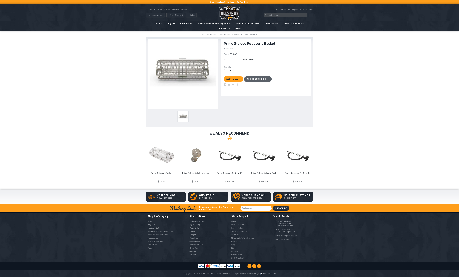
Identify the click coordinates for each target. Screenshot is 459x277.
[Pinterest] (237, 84)
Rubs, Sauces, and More (248, 23)
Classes (184, 9)
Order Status (236, 255)
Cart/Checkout (237, 258)
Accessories (272, 23)
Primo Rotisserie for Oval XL (297, 173)
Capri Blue (193, 238)
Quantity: (227, 67)
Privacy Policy (237, 228)
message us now (156, 15)
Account (235, 251)
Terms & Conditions (239, 231)
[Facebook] (225, 84)
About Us (158, 9)
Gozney (192, 251)
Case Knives (194, 241)
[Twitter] (233, 84)
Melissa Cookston (197, 221)
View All (192, 255)
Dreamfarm (194, 248)
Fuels (237, 28)
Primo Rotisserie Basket (161, 173)
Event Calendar (237, 225)
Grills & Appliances (293, 23)
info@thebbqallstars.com (286, 236)
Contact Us (236, 241)
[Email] (229, 84)
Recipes (175, 9)
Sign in (295, 9)
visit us (192, 15)
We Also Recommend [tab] (229, 133)
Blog (233, 245)
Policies (167, 9)
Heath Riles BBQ (196, 245)
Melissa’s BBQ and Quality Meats (214, 23)
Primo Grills (194, 228)
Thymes (192, 231)
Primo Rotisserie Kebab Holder (195, 173)
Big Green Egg (195, 225)
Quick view (161, 152)
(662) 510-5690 (176, 15)
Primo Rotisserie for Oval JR (229, 173)
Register (303, 9)
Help (311, 9)
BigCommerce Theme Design (247, 273)
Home (149, 9)
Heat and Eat (186, 23)
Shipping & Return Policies (242, 238)
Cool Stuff (223, 28)
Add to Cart (161, 157)
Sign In (234, 248)
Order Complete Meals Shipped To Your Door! (229, 2)
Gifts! (158, 23)
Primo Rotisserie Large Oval (263, 173)
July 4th (171, 23)
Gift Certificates (283, 9)
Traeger (192, 235)
